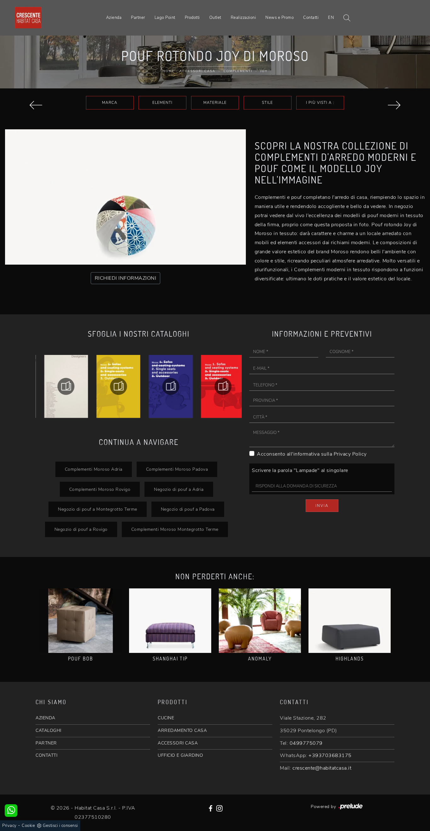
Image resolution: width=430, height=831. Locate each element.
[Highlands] (349, 620)
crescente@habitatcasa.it (321, 768)
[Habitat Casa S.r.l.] (28, 17)
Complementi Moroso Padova (177, 469)
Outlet (215, 17)
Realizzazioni (243, 17)
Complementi (237, 71)
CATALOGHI (48, 730)
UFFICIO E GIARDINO (180, 755)
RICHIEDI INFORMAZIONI (125, 278)
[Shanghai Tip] (170, 620)
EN (331, 17)
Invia (322, 505)
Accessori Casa (197, 71)
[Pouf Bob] (80, 620)
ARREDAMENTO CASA (182, 730)
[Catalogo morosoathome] (60, 386)
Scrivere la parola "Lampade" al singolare (300, 470)
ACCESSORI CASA (178, 743)
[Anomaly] (260, 620)
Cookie (28, 825)
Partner (138, 17)
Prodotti (192, 17)
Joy (264, 71)
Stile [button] (267, 102)
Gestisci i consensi (60, 825)
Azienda (114, 17)
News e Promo (279, 17)
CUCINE (166, 718)
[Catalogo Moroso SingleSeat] (217, 386)
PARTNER (46, 743)
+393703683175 (330, 755)
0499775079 (306, 743)
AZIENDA (45, 718)
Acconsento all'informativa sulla (312, 454)
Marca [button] (109, 102)
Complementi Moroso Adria (93, 469)
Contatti (311, 17)
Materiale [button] (215, 102)
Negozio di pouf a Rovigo (81, 529)
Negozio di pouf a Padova (188, 509)
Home (168, 71)
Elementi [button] (162, 102)
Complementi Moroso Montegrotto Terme (174, 529)
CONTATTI (46, 755)
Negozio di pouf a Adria (179, 489)
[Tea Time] (36, 105)
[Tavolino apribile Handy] (394, 105)
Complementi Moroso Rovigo (100, 489)
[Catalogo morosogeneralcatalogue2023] (112, 386)
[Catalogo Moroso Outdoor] (165, 386)
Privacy (9, 825)
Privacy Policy (350, 454)
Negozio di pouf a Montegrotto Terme (97, 509)
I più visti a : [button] (320, 102)
